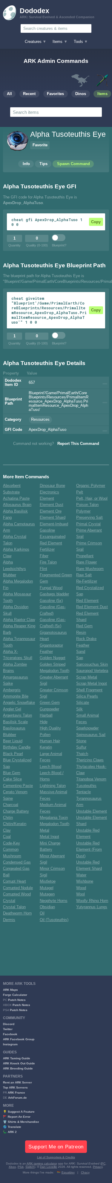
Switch (29, 1166)
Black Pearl (13, 754)
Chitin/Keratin (14, 824)
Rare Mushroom (90, 569)
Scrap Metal (86, 677)
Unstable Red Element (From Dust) (89, 849)
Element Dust (51, 505)
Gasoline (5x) (51, 601)
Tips (43, 164)
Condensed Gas (17, 862)
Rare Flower (86, 562)
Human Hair (50, 741)
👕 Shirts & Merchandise (21, 1121)
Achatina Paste (16, 498)
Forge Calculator (15, 994)
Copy (96, 222)
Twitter (8, 1029)
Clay (7, 830)
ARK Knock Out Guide (19, 1063)
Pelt (79, 492)
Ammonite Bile (15, 696)
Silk (79, 709)
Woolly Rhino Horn (92, 901)
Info (26, 164)
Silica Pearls (87, 696)
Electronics (49, 492)
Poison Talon (87, 505)
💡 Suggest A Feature (19, 1111)
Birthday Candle (16, 747)
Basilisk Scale (15, 722)
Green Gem (50, 703)
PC (103, 1163)
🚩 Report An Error (16, 1116)
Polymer (83, 511)
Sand (80, 652)
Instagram (10, 1044)
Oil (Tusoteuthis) (54, 920)
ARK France (16, 1092)
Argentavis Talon (17, 715)
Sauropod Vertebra (92, 671)
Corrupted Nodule (18, 888)
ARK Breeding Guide (18, 1068)
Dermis (9, 920)
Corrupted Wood (17, 894)
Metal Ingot (49, 837)
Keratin (46, 747)
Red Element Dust (92, 607)
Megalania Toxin (54, 818)
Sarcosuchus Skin (92, 664)
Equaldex (68, 1172)
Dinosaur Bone (52, 486)
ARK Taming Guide (16, 1058)
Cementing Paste (18, 786)
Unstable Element (91, 811)
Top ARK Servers (15, 1087)
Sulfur (81, 747)
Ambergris (12, 690)
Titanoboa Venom (91, 779)
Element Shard (52, 518)
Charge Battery (16, 811)
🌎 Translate (12, 1126)
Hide (43, 722)
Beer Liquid (12, 741)
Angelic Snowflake (19, 703)
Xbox (12, 1166)
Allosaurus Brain (17, 505)
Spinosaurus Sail (90, 735)
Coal (7, 837)
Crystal (9, 901)
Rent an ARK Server (17, 1082)
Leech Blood (50, 767)
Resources (40, 419)
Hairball (46, 715)
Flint (43, 569)
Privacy (97, 1166)
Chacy (85, 1172)
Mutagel (46, 888)
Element (47, 498)
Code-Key (11, 843)
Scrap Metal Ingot (91, 683)
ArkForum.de (17, 1097)
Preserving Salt (89, 518)
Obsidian (47, 907)
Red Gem (84, 626)
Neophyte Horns (53, 901)
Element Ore (51, 511)
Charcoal (10, 805)
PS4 (21, 1166)
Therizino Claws (90, 760)
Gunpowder (49, 709)
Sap (79, 658)
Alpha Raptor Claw (19, 620)
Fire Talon (48, 562)
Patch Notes (17, 1000)
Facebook (10, 1034)
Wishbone (84, 881)
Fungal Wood (51, 588)
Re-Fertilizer (86, 581)
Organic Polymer (90, 486)
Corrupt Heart (14, 881)
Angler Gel (12, 709)
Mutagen (47, 894)
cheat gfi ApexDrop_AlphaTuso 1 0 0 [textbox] (46, 222)
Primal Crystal (88, 524)
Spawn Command (73, 164)
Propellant (84, 556)
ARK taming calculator (42, 1163)
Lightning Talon (53, 786)
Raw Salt (84, 575)
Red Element (87, 601)
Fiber (44, 556)
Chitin (8, 818)
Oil (42, 913)
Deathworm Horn (17, 913)
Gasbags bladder (54, 594)
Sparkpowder (87, 728)
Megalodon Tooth (54, 824)
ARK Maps (10, 989)
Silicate (82, 703)
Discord (8, 1024)
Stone (81, 741)
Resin (81, 633)
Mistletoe (48, 881)
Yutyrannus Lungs (91, 907)
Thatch (82, 754)
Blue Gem (11, 773)
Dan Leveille (48, 1166)
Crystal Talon (14, 907)
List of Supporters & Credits (56, 1157)
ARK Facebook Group (18, 1039)
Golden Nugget (52, 658)
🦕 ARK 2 (10, 1132)
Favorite (40, 145)
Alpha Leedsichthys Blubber (14, 568)
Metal (44, 830)
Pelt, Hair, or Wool (92, 498)
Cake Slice (12, 779)
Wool (80, 894)
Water (81, 875)
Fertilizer (47, 549)
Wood (81, 888)
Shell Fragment (89, 690)
